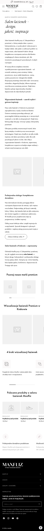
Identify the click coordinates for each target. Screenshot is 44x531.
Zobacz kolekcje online (15, 237)
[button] (3, 6)
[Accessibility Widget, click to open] (40, 527)
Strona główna (5, 11)
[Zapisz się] (39, 504)
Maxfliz (9, 528)
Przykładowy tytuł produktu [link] (10, 419)
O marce (5, 457)
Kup (30, 2)
